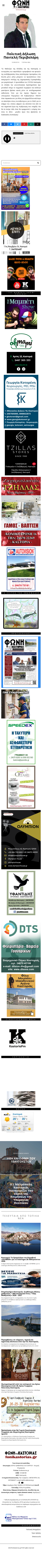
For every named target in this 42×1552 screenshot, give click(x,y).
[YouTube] (22, 1482)
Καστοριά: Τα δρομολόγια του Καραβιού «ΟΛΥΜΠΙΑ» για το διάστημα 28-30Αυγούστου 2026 (20, 1259)
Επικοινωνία (36, 1537)
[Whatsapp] (31, 124)
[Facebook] (4, 124)
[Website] (14, 138)
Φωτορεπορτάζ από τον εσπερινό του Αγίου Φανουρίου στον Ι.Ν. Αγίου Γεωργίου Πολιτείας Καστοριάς (20, 1386)
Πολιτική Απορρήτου (33, 1529)
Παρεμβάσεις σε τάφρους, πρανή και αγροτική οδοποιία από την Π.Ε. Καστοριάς (19, 1341)
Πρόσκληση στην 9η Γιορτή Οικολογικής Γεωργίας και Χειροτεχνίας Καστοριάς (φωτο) (18, 1432)
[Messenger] (11, 124)
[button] (38, 162)
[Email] (37, 124)
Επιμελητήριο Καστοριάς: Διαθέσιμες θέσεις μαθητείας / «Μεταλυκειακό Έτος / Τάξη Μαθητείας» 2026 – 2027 (20, 1294)
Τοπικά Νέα (26, 62)
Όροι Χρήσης (36, 1533)
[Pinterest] (24, 124)
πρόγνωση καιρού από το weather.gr (15, 1132)
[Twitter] (18, 124)
